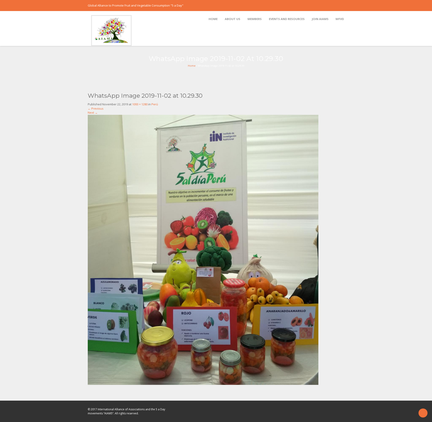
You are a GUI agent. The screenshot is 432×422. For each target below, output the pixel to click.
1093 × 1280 (140, 104)
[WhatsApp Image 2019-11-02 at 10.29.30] (203, 250)
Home (192, 65)
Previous (96, 108)
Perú (154, 104)
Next (93, 113)
